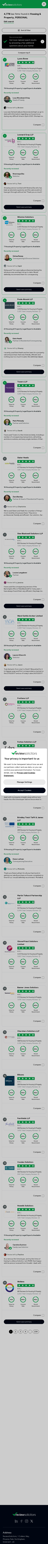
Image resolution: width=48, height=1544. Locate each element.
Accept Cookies (24, 790)
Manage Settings (24, 782)
